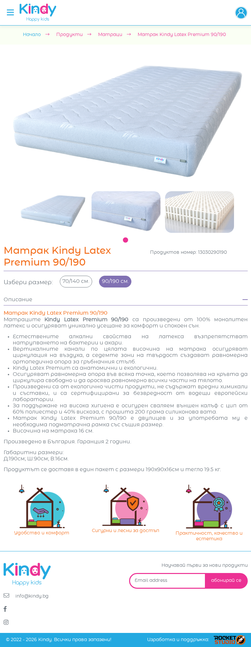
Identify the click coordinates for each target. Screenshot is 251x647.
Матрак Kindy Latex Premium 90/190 (182, 34)
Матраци (110, 34)
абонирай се (226, 580)
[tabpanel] (52, 210)
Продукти (69, 34)
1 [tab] (125, 240)
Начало (32, 34)
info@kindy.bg (31, 596)
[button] (241, 12)
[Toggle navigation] (10, 12)
